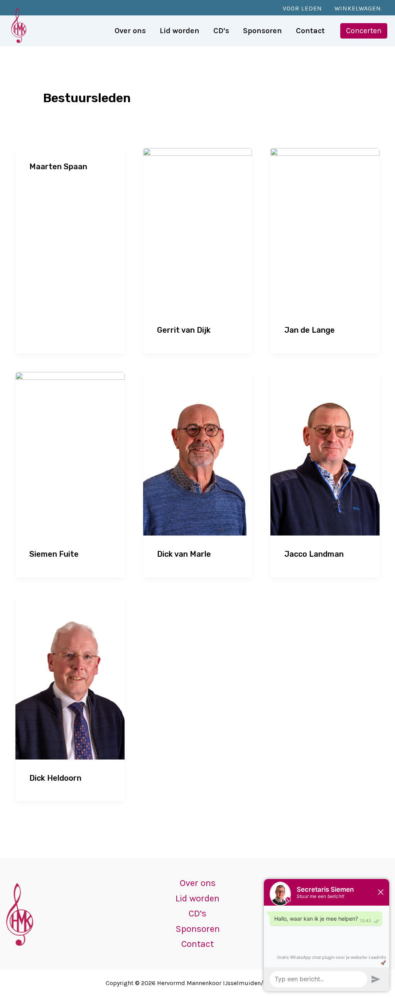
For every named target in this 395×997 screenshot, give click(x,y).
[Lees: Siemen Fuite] (70, 453)
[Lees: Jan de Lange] (325, 229)
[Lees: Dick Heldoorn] (70, 676)
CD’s (197, 913)
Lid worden (197, 898)
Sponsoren (198, 928)
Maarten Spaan (58, 166)
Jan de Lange (309, 330)
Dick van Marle (184, 554)
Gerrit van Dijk (184, 330)
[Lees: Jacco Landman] (325, 453)
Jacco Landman (314, 554)
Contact (197, 943)
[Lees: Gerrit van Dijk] (197, 229)
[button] (363, 31)
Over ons (198, 882)
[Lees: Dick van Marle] (197, 453)
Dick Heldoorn (55, 778)
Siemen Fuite (54, 554)
